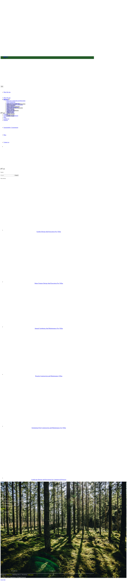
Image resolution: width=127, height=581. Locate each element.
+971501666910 (7, 503)
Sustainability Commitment (11, 115)
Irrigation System (10, 114)
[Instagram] (5, 508)
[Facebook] (1, 508)
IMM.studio (9, 574)
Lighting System (10, 112)
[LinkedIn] (2, 508)
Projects (6, 114)
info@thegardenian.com (8, 505)
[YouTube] (4, 508)
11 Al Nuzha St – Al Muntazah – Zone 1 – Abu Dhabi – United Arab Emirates (16, 500)
